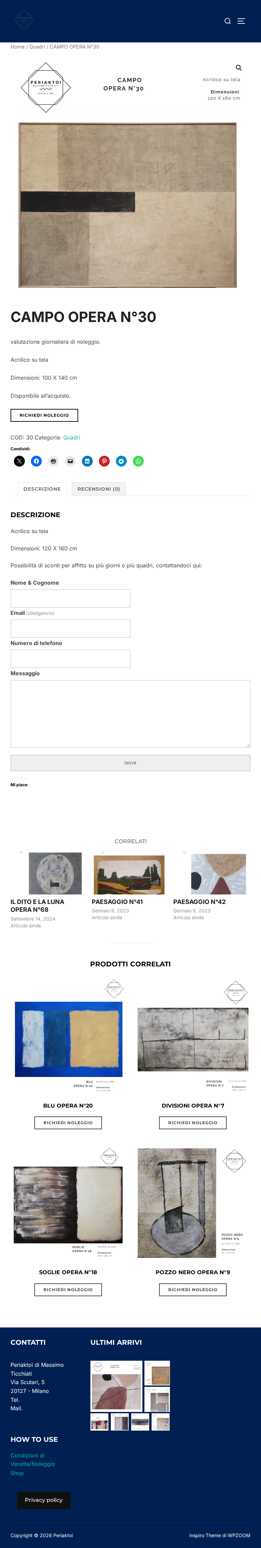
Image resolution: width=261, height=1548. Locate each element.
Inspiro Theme (205, 1535)
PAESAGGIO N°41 (117, 901)
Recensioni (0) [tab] (98, 489)
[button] (239, 68)
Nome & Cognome (35, 582)
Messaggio (25, 673)
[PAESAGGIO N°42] (210, 873)
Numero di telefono (36, 643)
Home (18, 47)
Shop (17, 1473)
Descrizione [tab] (42, 489)
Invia (130, 763)
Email (32, 612)
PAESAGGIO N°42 (199, 901)
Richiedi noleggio (44, 415)
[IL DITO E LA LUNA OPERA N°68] (48, 873)
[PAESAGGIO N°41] (129, 873)
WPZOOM (239, 1535)
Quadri (37, 47)
